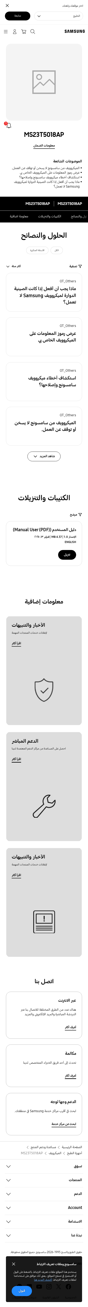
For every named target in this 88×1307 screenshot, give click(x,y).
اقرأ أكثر (16, 643)
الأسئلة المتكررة (37, 250)
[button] (44, 292)
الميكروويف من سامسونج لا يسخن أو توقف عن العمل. (46, 168)
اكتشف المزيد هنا (43, 1280)
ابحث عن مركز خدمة (64, 1124)
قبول (22, 1291)
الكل (57, 250)
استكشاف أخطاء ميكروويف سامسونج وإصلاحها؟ (49, 177)
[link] (9, 126)
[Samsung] (75, 31)
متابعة (17, 16)
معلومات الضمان (44, 145)
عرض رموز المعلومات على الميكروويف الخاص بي (50, 172)
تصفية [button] (73, 266)
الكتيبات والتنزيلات (49, 216)
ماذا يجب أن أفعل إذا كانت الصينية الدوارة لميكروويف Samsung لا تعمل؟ (47, 184)
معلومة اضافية (19, 216)
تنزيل (67, 554)
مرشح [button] (73, 514)
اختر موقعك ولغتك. (72, 6)
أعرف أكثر (70, 1027)
